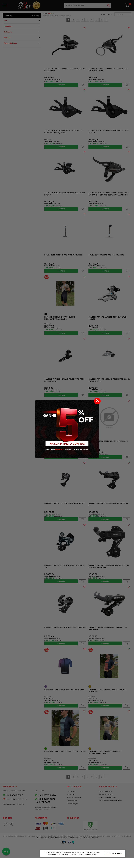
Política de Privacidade (87, 854)
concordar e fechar (114, 853)
